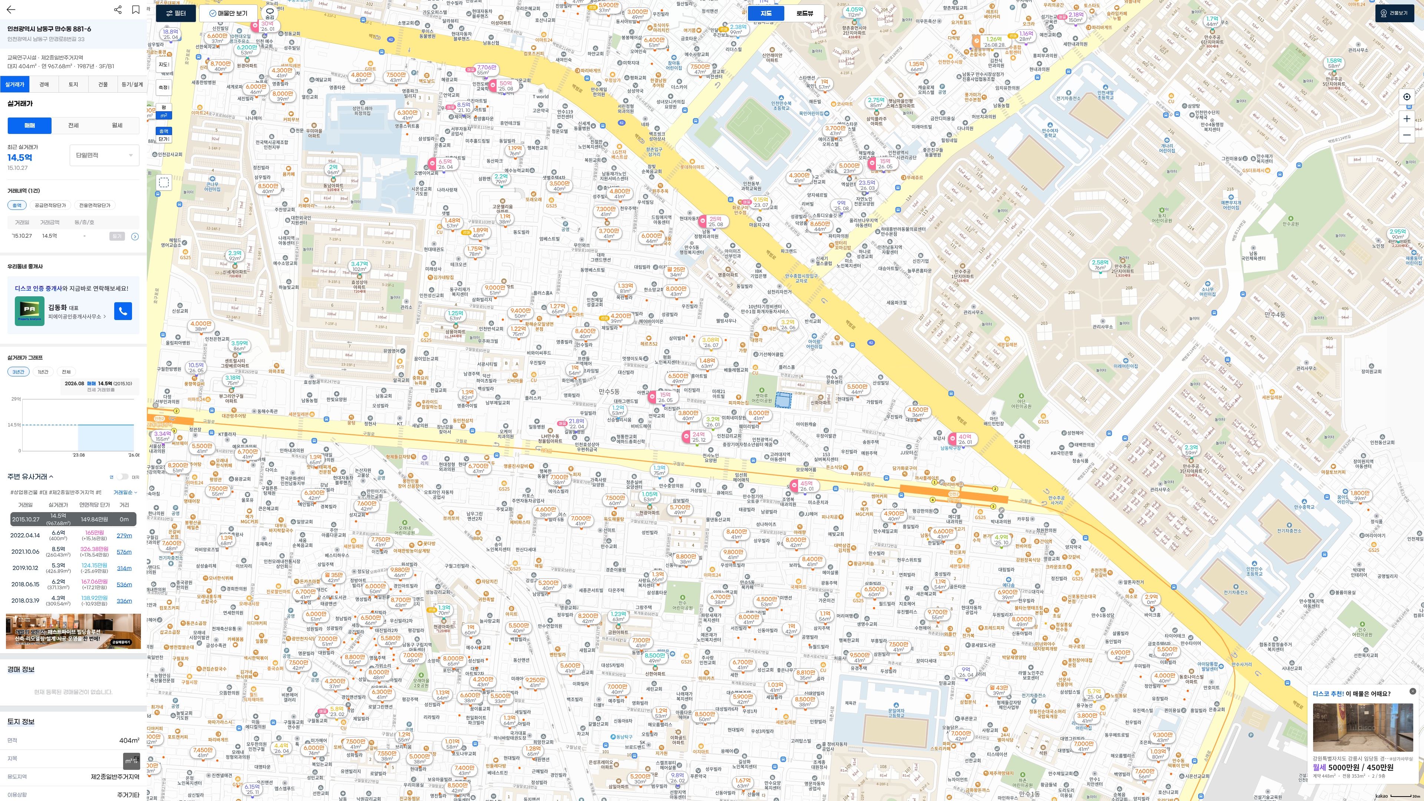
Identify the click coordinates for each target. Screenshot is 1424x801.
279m (124, 535)
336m (124, 601)
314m (124, 568)
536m (124, 584)
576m (124, 552)
